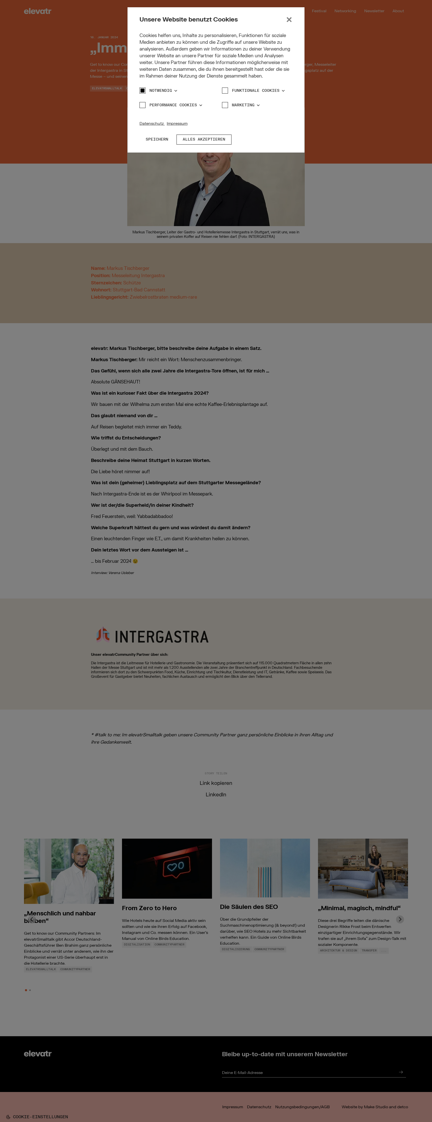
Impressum (177, 123)
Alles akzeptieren (204, 139)
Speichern (157, 139)
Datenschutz (152, 123)
